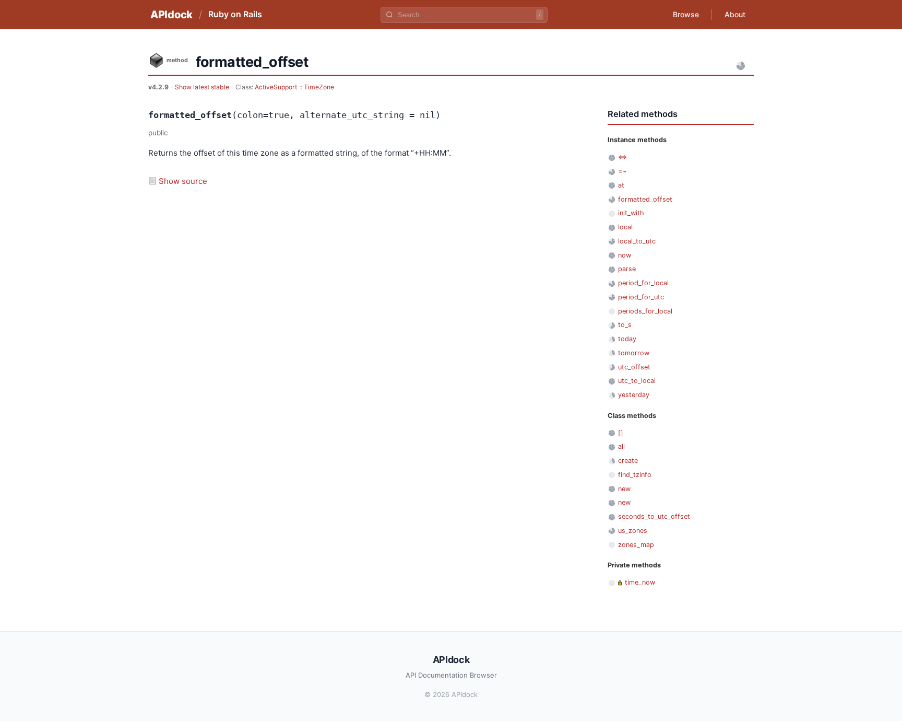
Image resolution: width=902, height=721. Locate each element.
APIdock (171, 14)
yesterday (633, 395)
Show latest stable (203, 87)
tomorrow (633, 353)
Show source (183, 181)
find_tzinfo (634, 475)
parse (627, 269)
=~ (622, 171)
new (624, 489)
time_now (640, 582)
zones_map (636, 545)
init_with (631, 213)
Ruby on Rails (235, 14)
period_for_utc (641, 297)
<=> (622, 157)
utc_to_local (637, 381)
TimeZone (319, 87)
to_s (625, 325)
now (624, 255)
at (621, 185)
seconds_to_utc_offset (654, 516)
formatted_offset (645, 199)
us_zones (632, 530)
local (625, 227)
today (627, 339)
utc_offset (634, 367)
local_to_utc (637, 241)
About (735, 14)
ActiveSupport (276, 87)
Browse (686, 14)
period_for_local (643, 283)
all (621, 446)
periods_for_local (645, 311)
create (628, 460)
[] (620, 433)
